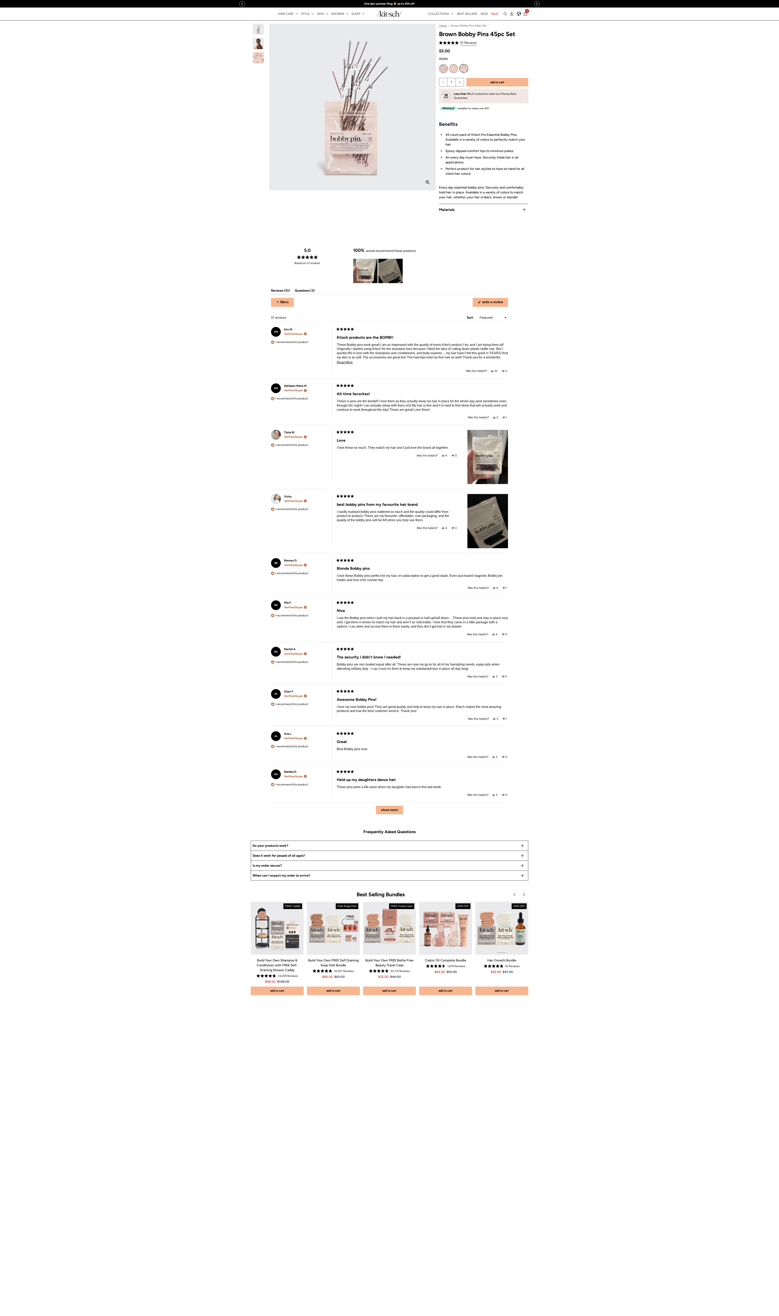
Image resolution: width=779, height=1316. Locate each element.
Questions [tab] (305, 291)
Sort (470, 317)
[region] (389, 4)
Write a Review (494, 303)
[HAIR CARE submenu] (296, 14)
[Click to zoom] (428, 182)
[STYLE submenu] (312, 14)
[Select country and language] (519, 14)
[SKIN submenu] (327, 14)
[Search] (505, 13)
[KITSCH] (389, 13)
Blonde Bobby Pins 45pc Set (453, 68)
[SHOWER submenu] (347, 14)
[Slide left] (242, 4)
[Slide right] (537, 4)
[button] (458, 43)
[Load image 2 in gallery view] (258, 43)
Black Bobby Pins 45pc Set (443, 68)
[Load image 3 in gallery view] (258, 58)
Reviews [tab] (280, 291)
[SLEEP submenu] (363, 14)
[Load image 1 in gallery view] (258, 29)
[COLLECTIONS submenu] (452, 14)
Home (443, 25)
